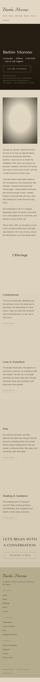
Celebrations (7, 622)
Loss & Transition (9, 626)
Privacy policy (8, 657)
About (11, 16)
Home (5, 16)
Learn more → (10, 323)
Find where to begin (20, 555)
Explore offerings (17, 69)
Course (33, 16)
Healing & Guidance (10, 634)
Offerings (18, 16)
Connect (6, 20)
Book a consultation (10, 645)
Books (26, 16)
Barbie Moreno (15, 10)
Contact (5, 653)
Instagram (6, 649)
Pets (4, 630)
